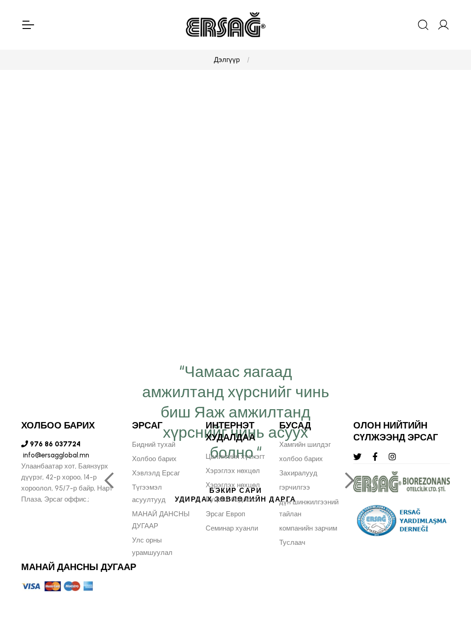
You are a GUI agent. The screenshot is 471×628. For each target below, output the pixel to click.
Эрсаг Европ (225, 514)
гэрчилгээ (294, 487)
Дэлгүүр (227, 60)
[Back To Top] (446, 571)
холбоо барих (301, 459)
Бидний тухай (153, 444)
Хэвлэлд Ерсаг (156, 473)
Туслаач (292, 542)
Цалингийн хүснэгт (235, 456)
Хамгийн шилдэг (305, 444)
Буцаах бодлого (231, 499)
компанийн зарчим (308, 528)
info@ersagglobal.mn (55, 455)
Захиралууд (298, 473)
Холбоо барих (154, 459)
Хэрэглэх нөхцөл (233, 471)
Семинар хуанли (232, 528)
